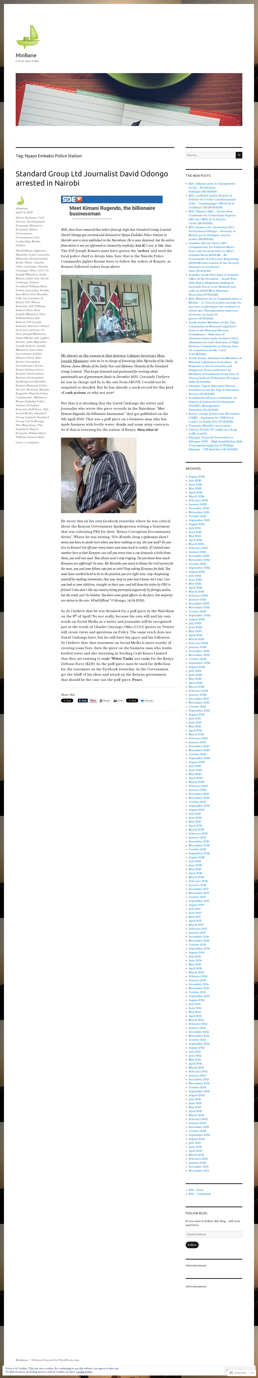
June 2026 (195, 484)
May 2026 (195, 488)
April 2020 (196, 778)
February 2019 (198, 833)
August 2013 (197, 1095)
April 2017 (195, 920)
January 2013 (197, 1123)
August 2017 (196, 905)
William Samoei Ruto (30, 437)
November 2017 (199, 893)
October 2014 (197, 1039)
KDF (38, 357)
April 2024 (195, 587)
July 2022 (195, 671)
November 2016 (199, 940)
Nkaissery (40, 397)
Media (36, 241)
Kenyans (32, 389)
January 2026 (197, 504)
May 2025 (195, 536)
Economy (22, 229)
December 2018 (199, 841)
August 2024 (197, 571)
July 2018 (195, 861)
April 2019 (195, 825)
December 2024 (199, 556)
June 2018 (195, 865)
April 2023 (195, 635)
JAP (37, 338)
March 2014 (196, 1067)
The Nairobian (26, 425)
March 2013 (196, 1115)
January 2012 (197, 1162)
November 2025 (199, 512)
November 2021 (199, 702)
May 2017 (195, 916)
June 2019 (195, 817)
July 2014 (195, 1051)
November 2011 (199, 1170)
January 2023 (197, 647)
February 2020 (198, 786)
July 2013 (195, 1099)
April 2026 (195, 492)
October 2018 (197, 849)
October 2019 (197, 801)
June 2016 (195, 960)
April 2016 (195, 968)
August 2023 (197, 619)
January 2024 (197, 599)
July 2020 (195, 766)
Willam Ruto (37, 433)
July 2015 (195, 1004)
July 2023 (195, 623)
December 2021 (199, 698)
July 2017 (195, 909)
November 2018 (199, 845)
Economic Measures (29, 225)
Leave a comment (27, 442)
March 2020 (197, 782)
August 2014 (196, 1047)
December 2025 (199, 508)
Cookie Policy (84, 1371)
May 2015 (195, 1012)
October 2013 (197, 1087)
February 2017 (198, 928)
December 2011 (199, 1166)
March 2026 (196, 496)
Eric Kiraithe (39, 294)
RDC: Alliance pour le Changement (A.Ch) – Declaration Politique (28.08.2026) (212, 187)
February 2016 (198, 976)
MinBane (26, 55)
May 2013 (195, 1107)
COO (40, 270)
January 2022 (197, 694)
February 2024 (198, 595)
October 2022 (197, 659)
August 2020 (197, 762)
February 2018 (198, 881)
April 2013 (195, 1111)
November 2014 (199, 1035)
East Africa (23, 294)
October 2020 (198, 754)
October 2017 (197, 897)
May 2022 (195, 679)
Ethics (33, 229)
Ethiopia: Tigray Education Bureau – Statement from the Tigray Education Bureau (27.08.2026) (214, 389)
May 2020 (195, 774)
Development (36, 221)
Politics (20, 245)
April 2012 (195, 1150)
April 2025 (195, 540)
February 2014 (198, 1071)
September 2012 (199, 1135)
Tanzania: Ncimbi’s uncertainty (210, 425)
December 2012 (199, 1127)
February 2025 (198, 548)
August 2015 (196, 1000)
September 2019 (199, 805)
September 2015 (199, 996)
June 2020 (195, 770)
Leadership (23, 241)
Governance (24, 233)
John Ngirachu (36, 342)
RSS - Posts (196, 1190)
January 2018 (197, 885)
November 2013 (199, 1083)
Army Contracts (38, 254)
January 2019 (197, 837)
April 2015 (195, 1016)
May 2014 (195, 1059)
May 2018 (195, 869)
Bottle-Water (24, 262)
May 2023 (195, 631)
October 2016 (197, 944)
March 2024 (196, 591)
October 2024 (197, 563)
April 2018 (195, 873)
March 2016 (196, 972)
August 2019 (197, 809)
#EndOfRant (24, 250)
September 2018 (199, 853)
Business (31, 217)
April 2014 (195, 1063)
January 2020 (198, 790)
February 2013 (198, 1119)
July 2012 (195, 1143)
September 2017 (199, 901)
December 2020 (199, 746)
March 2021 (196, 734)
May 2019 (195, 821)
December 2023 (199, 603)
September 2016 (199, 948)
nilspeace (22, 208)
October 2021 (197, 706)
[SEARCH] (239, 155)
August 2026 (197, 476)
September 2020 (199, 758)
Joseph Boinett (25, 346)
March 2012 (196, 1154)
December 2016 (199, 936)
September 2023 (199, 615)
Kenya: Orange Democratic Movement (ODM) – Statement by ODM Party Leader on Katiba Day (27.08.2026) (214, 417)
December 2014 (199, 1032)
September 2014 (199, 1043)
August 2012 (197, 1139)
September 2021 (199, 710)
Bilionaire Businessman (32, 258)
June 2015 (195, 1008)
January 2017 (197, 932)
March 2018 (196, 877)
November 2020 (199, 750)
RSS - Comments (200, 1194)
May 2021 (195, 726)
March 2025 (196, 544)
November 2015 (199, 988)
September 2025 (199, 520)
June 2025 (195, 532)
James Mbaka (24, 338)
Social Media (24, 413)
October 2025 (197, 516)
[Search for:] (211, 155)
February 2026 (198, 500)
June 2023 (195, 627)
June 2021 (195, 722)
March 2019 (196, 829)
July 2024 (195, 575)
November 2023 (199, 607)
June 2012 (195, 1147)
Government (24, 237)
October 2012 (197, 1131)
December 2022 (199, 651)
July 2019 (195, 813)
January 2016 (197, 980)
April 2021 (195, 730)
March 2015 (196, 1020)
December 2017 (199, 889)
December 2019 (199, 794)
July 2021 (195, 718)
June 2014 (195, 1055)
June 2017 (195, 913)
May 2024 (195, 583)
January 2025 (197, 552)
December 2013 (199, 1079)
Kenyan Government (30, 373)
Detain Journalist (27, 290)
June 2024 (195, 579)
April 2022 (195, 682)
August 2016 (197, 952)
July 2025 (195, 528)
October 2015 (197, 992)
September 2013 (199, 1091)
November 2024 (199, 560)
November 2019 (199, 797)
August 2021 (197, 714)
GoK (18, 298)
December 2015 (199, 984)
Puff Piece (35, 409)
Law (36, 237)
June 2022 (195, 675)
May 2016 (195, 964)
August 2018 (197, 857)
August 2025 (197, 524)
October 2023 (197, 611)
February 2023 (198, 643)
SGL (46, 409)
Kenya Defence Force (30, 369)
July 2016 (195, 956)
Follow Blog (196, 1213)
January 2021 (197, 742)
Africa (20, 217)
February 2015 (198, 1024)
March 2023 (196, 639)
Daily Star (32, 278)
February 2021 (198, 738)
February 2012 (198, 1158)
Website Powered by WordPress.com (55, 1360)
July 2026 (195, 480)
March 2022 (196, 686)
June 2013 (195, 1103)
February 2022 (198, 690)
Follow (192, 1245)
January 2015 (197, 1028)
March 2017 (196, 924)
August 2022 (197, 667)
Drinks (44, 290)
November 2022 (199, 655)
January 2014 (197, 1075)
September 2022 (199, 663)
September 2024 (199, 567)
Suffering (37, 421)
